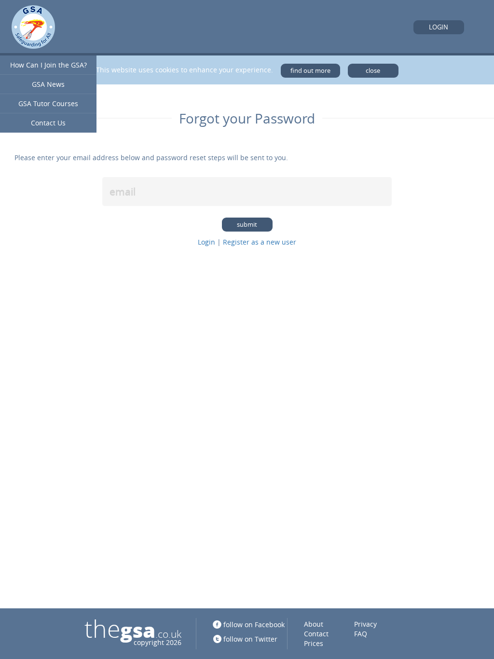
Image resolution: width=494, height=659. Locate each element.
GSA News (48, 84)
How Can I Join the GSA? (48, 64)
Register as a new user (259, 242)
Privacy (365, 624)
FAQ (360, 633)
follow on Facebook (254, 624)
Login (438, 27)
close (373, 71)
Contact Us (48, 122)
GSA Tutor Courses (48, 103)
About (313, 624)
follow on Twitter (250, 639)
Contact (316, 633)
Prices (313, 643)
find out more (310, 71)
